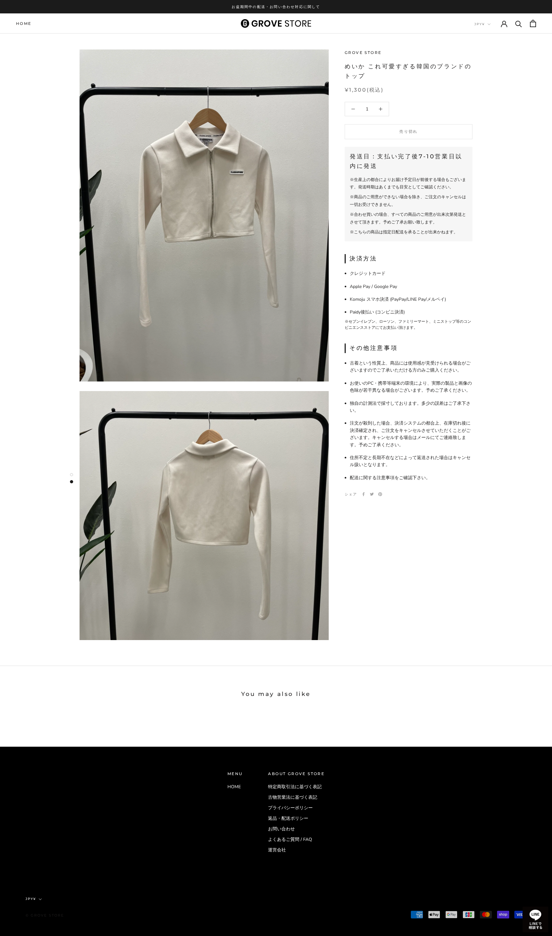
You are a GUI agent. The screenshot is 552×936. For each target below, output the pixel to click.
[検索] (518, 23)
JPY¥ (479, 24)
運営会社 (277, 850)
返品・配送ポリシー (288, 818)
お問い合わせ (281, 829)
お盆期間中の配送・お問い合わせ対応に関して (276, 6)
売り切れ (408, 131)
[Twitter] (372, 494)
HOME (24, 23)
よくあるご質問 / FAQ (290, 839)
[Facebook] (363, 494)
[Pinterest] (380, 494)
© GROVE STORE (45, 915)
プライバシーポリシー (290, 808)
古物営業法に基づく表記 (292, 797)
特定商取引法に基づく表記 (295, 787)
